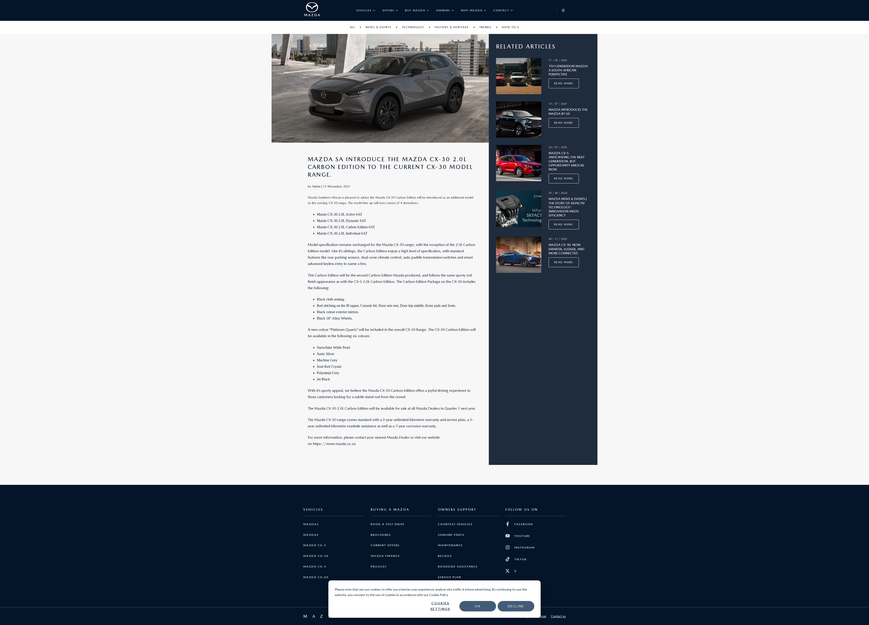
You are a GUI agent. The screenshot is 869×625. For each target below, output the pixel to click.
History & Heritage (452, 27)
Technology (413, 27)
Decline (516, 606)
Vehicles (364, 10)
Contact (501, 10)
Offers (388, 10)
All (352, 27)
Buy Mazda (415, 10)
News (320, 45)
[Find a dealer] (563, 10)
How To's (510, 27)
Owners (443, 10)
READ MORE (563, 83)
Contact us (558, 616)
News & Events (379, 27)
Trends (485, 27)
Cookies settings (440, 606)
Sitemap (540, 616)
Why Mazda (471, 10)
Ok (478, 606)
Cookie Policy (438, 595)
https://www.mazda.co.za (334, 444)
